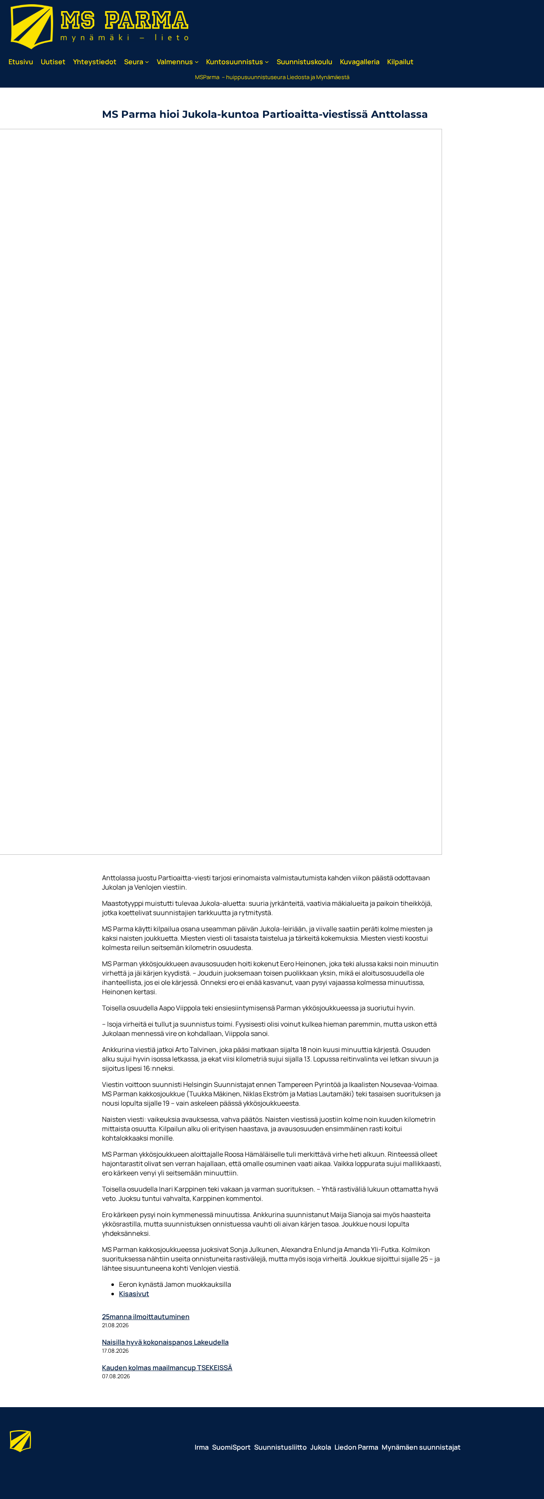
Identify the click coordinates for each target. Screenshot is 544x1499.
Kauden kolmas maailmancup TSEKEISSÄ (167, 1367)
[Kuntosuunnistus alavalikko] (267, 62)
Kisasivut (134, 1293)
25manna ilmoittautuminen (146, 1316)
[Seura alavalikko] (147, 62)
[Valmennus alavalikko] (197, 62)
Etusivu (20, 61)
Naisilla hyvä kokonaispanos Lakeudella (165, 1342)
